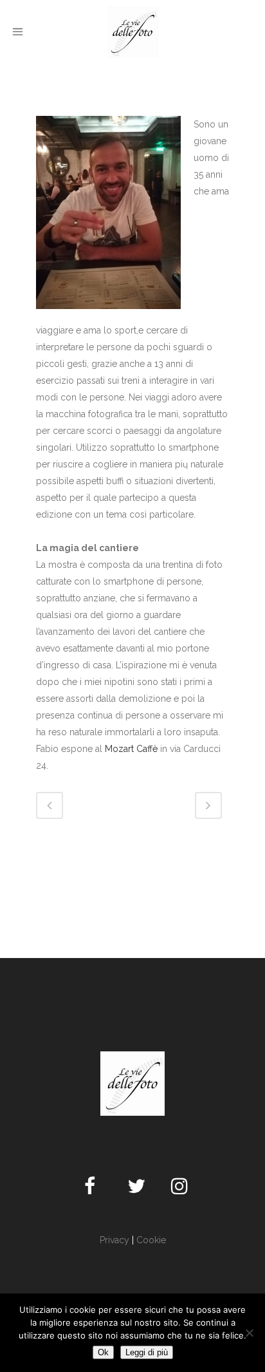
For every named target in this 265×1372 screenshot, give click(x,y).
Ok (103, 1352)
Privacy (114, 1240)
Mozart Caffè (131, 749)
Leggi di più (146, 1352)
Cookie (151, 1240)
